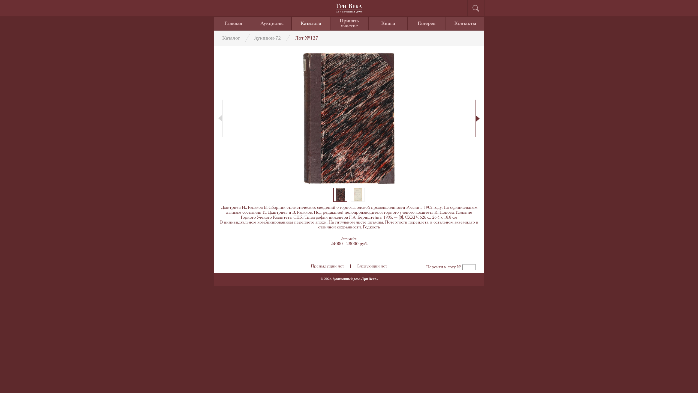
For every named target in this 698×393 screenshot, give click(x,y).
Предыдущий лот (327, 266)
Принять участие (349, 24)
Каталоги (310, 23)
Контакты (465, 23)
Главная (233, 23)
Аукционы (272, 23)
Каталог (231, 38)
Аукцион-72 (267, 38)
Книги (388, 23)
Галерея (426, 23)
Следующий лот (372, 266)
